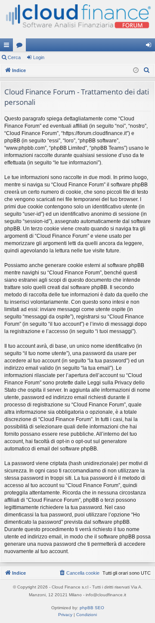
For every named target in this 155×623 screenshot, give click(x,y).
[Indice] (77, 19)
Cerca (14, 57)
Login (38, 57)
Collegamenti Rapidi (8, 46)
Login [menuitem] (150, 46)
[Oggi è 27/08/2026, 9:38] (136, 71)
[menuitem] (147, 70)
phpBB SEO (92, 607)
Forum (21, 46)
